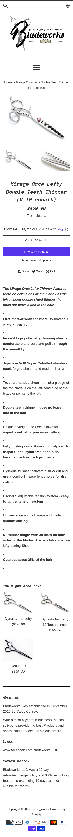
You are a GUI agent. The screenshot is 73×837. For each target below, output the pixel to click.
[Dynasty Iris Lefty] (18, 603)
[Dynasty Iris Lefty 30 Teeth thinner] (55, 603)
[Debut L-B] (18, 650)
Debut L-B (18, 666)
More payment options (36, 260)
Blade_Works (40, 809)
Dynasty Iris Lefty (18, 619)
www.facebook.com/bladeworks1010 (30, 750)
